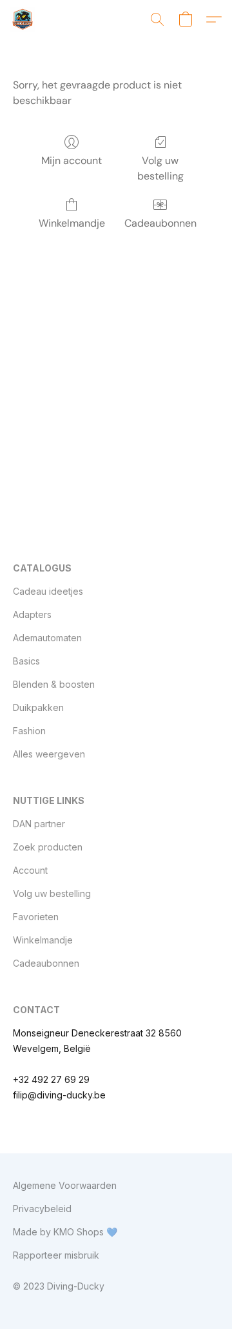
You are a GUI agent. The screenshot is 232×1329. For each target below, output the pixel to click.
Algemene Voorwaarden (65, 1185)
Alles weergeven (49, 753)
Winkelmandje (72, 223)
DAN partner (39, 823)
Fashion (29, 730)
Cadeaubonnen (160, 223)
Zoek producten (47, 846)
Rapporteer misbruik (56, 1255)
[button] (23, 19)
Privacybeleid (42, 1208)
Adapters (32, 614)
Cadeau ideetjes (48, 591)
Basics (26, 660)
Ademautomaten (47, 637)
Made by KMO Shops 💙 (65, 1231)
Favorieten (36, 916)
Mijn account (71, 160)
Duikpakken (38, 707)
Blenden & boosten (54, 684)
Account (30, 870)
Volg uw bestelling (160, 168)
